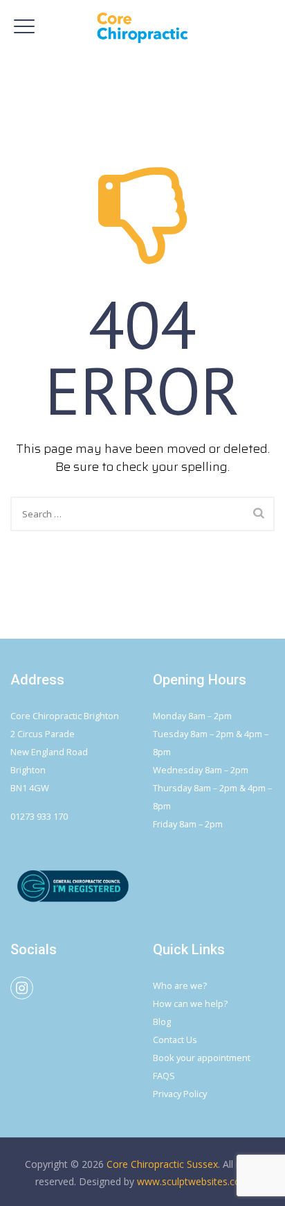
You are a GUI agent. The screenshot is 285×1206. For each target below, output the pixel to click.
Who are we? (180, 985)
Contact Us (175, 1039)
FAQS (164, 1075)
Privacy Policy (180, 1093)
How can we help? (190, 1003)
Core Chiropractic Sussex (162, 1164)
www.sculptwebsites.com (193, 1181)
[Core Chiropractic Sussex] (142, 27)
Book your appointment (201, 1057)
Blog (162, 1021)
